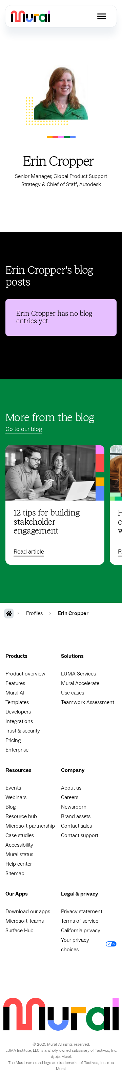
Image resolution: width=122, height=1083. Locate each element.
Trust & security (22, 730)
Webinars (15, 797)
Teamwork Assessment (87, 702)
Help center (18, 864)
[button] (102, 16)
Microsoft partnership (30, 826)
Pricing (13, 740)
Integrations (19, 721)
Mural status (19, 854)
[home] (30, 16)
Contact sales (76, 826)
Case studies (19, 835)
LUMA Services (78, 673)
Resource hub (21, 816)
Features (15, 683)
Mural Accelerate (80, 683)
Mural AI (14, 692)
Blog (10, 807)
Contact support (79, 835)
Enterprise (16, 749)
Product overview (25, 673)
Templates (17, 702)
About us (71, 787)
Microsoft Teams (24, 921)
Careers (69, 797)
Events (13, 787)
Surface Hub (19, 930)
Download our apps (27, 911)
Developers (18, 711)
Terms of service (79, 921)
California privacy (80, 930)
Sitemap (14, 873)
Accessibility (19, 845)
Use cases (72, 692)
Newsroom (73, 807)
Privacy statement (81, 911)
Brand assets (75, 816)
